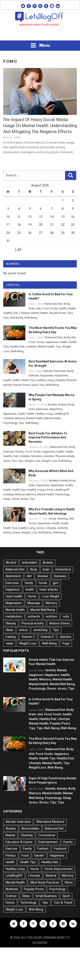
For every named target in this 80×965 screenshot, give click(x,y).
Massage (33, 603)
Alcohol (11, 562)
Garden (39, 855)
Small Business (46, 896)
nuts (66, 616)
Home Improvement (58, 869)
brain (32, 308)
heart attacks (48, 589)
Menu (44, 45)
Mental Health (39, 313)
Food (45, 308)
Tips (70, 313)
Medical (20, 494)
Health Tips (28, 380)
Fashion (42, 849)
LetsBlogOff (61, 413)
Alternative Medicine (50, 822)
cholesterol (63, 569)
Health (72, 308)
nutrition (51, 616)
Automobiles (30, 828)
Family (27, 849)
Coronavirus (46, 835)
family (29, 583)
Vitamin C (28, 637)
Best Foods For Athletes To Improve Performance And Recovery (48, 438)
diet (38, 308)
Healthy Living (44, 380)
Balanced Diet (53, 303)
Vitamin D (47, 637)
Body (67, 303)
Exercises (42, 409)
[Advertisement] (40, 34)
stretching (40, 630)
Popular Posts (57, 313)
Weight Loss (32, 460)
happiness (51, 342)
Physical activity (64, 456)
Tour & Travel (63, 902)
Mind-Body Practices (44, 882)
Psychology (10, 423)
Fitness (19, 451)
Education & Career (19, 842)
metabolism (14, 616)
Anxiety (52, 404)
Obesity (11, 623)
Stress (15, 498)
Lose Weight (50, 596)
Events (68, 842)
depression (13, 576)
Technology (28, 902)
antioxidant (29, 562)
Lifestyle (24, 313)
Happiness (61, 375)
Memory (20, 418)
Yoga (66, 643)
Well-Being (16, 317)
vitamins (65, 637)
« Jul (18, 249)
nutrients (48, 456)
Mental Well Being (42, 610)
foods (54, 308)
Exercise (34, 375)
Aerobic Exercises (55, 371)
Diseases (60, 576)
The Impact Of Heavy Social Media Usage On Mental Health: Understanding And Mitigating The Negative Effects (40, 125)
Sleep (6, 498)
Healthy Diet (10, 313)
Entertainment (48, 842)
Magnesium (14, 603)
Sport (34, 384)
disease (42, 576)
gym (56, 583)
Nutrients (36, 456)
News (69, 882)
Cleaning (62, 518)
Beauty (62, 670)
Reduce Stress (59, 623)
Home (49, 489)
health (62, 308)
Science (11, 896)
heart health (14, 596)
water (9, 643)
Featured (60, 849)
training (11, 637)
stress (24, 498)
